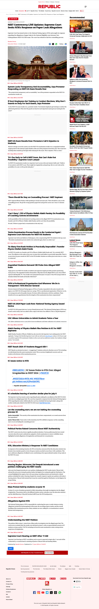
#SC (31, 378)
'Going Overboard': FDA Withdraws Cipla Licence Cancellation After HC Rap (81, 212)
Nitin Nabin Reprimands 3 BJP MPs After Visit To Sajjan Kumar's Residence (81, 169)
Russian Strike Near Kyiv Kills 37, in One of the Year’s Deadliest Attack (80, 104)
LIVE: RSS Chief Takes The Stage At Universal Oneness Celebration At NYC (81, 35)
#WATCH (44, 373)
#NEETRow (39, 378)
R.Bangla (52, 2)
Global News (73, 62)
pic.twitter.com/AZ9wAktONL (26, 381)
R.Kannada (57, 2)
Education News (12, 44)
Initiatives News (73, 150)
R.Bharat (47, 2)
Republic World (41, 2)
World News (72, 107)
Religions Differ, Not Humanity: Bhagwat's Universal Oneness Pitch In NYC (81, 81)
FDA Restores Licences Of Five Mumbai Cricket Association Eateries (81, 234)
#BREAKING (18, 370)
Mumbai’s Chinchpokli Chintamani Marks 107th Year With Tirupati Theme (81, 147)
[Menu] (85, 6)
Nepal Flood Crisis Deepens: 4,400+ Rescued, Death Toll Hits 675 (80, 125)
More (81, 11)
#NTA (26, 378)
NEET (10, 548)
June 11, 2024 (31, 385)
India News (72, 38)
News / (7, 14)
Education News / (14, 14)
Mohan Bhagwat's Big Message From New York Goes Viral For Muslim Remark (81, 58)
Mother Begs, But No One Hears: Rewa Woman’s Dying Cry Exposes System (81, 190)
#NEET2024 (18, 378)
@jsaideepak (48, 336)
